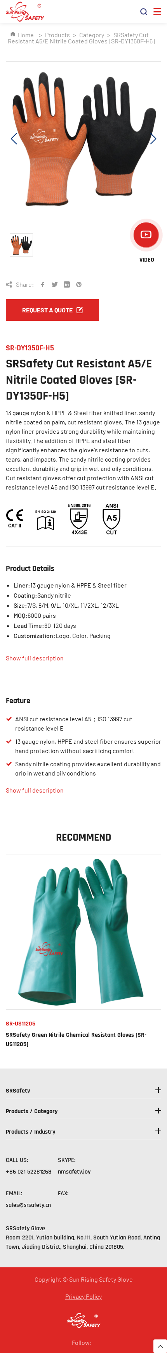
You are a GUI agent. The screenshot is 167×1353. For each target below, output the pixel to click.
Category (91, 34)
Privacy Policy (83, 1296)
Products (57, 34)
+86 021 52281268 (29, 1172)
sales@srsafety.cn (28, 1205)
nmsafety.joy (74, 1172)
